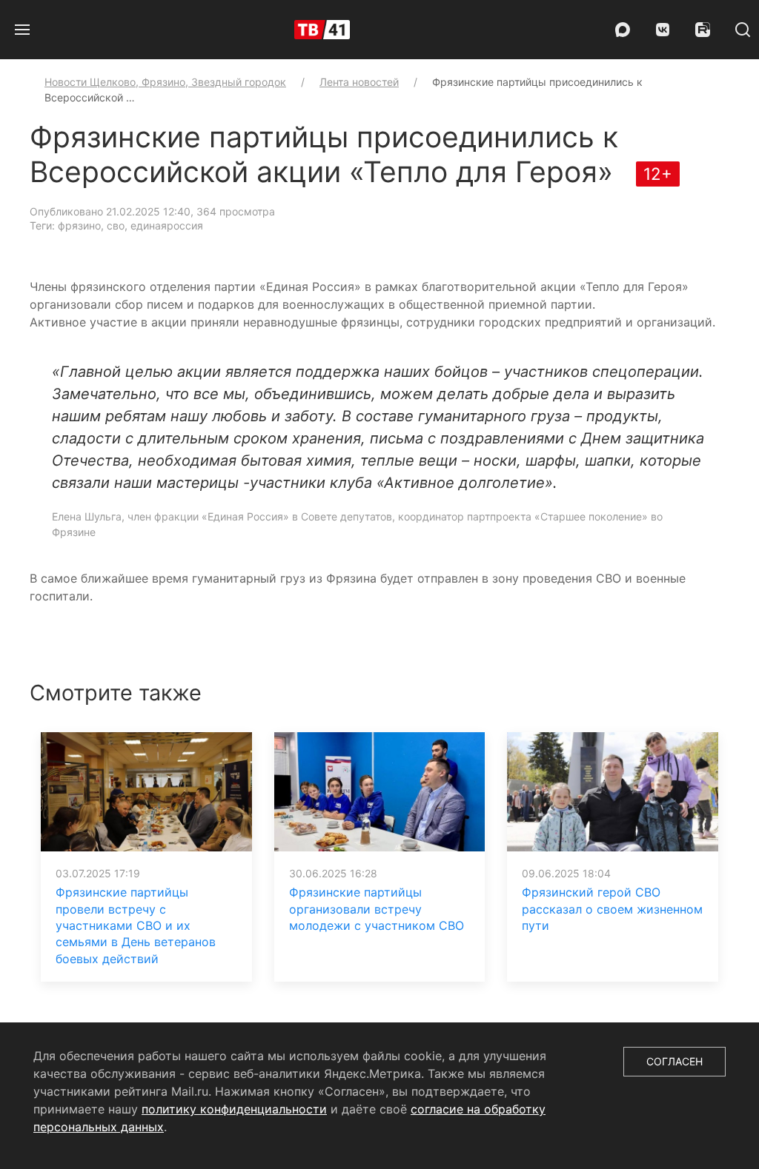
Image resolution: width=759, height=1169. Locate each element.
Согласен (674, 1061)
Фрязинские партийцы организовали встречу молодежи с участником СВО (376, 909)
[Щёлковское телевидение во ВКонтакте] (663, 29)
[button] (22, 29)
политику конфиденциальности (234, 1109)
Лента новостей (359, 82)
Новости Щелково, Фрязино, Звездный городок (165, 82)
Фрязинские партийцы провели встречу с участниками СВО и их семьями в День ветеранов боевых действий (136, 925)
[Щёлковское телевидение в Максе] (623, 29)
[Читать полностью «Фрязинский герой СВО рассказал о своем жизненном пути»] (612, 790)
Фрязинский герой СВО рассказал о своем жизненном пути (612, 909)
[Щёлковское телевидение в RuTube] (703, 29)
